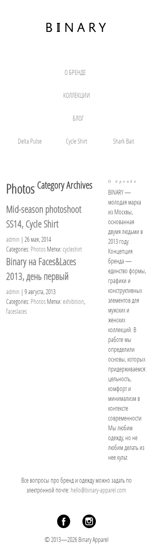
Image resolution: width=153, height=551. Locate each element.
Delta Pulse (30, 141)
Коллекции (76, 95)
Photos (38, 249)
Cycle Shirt (76, 141)
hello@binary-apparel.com (98, 490)
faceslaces (16, 311)
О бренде (75, 72)
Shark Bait (123, 141)
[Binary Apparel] (76, 26)
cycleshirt (72, 249)
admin (13, 239)
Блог (78, 118)
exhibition (73, 301)
